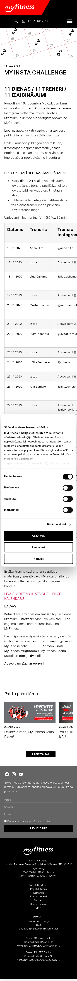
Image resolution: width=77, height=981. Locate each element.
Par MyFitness (38, 888)
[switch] (68, 488)
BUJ (38, 924)
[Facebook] (7, 774)
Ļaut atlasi (38, 547)
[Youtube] (20, 774)
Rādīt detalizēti (56, 524)
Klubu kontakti (38, 896)
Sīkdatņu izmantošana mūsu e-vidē (38, 928)
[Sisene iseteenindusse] (23, 21)
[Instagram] (13, 774)
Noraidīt (38, 558)
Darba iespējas (38, 904)
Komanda (38, 892)
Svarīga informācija (38, 921)
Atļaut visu (38, 535)
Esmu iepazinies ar (28, 821)
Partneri (38, 900)
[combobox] (8, 21)
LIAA (38, 907)
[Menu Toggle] (70, 21)
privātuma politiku (39, 821)
